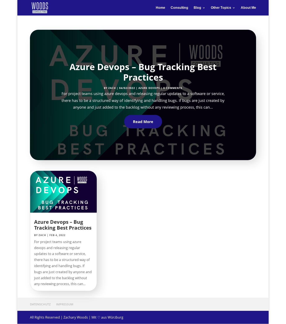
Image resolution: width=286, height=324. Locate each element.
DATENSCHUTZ (40, 304)
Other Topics (221, 7)
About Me (248, 7)
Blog (197, 7)
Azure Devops (149, 88)
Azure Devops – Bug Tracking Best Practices (143, 72)
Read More (143, 121)
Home (160, 7)
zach (112, 88)
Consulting (179, 7)
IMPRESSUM (64, 304)
